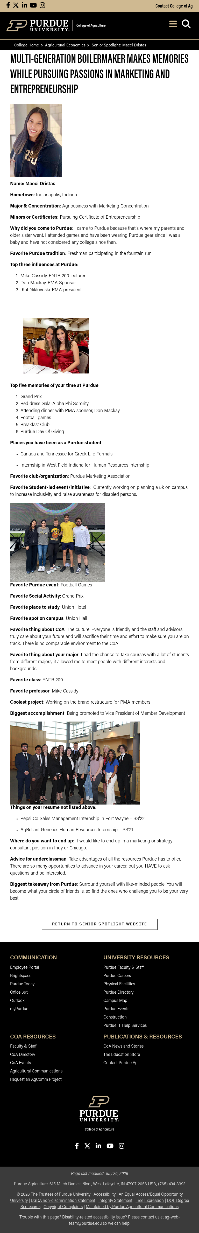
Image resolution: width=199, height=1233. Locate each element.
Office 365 (19, 992)
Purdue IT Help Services (125, 1026)
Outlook (17, 1001)
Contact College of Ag (174, 5)
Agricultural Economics (65, 45)
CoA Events (20, 1063)
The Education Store (121, 1055)
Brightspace (20, 976)
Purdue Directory (118, 992)
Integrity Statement (115, 1201)
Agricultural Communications (36, 1071)
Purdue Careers (117, 976)
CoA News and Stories (123, 1046)
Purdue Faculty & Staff (123, 968)
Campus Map (115, 1001)
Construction (115, 1017)
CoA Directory (22, 1055)
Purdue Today (22, 984)
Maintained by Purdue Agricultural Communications (132, 1207)
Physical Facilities (119, 984)
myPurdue (19, 1009)
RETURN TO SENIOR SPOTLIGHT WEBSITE (99, 924)
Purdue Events (116, 1009)
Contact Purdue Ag (120, 1063)
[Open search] (186, 25)
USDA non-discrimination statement (63, 1201)
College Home (26, 45)
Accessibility (105, 1195)
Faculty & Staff (23, 1046)
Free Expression (150, 1201)
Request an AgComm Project (36, 1080)
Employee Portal (24, 968)
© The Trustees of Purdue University (53, 1195)
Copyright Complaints (63, 1207)
